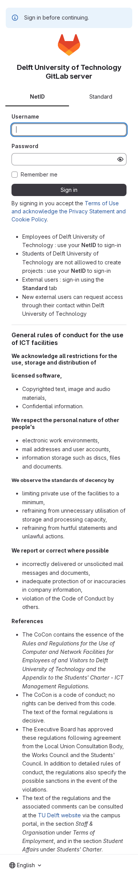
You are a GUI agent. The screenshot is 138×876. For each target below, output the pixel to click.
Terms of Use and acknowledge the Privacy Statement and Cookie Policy (69, 211)
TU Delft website (59, 815)
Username (25, 116)
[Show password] (120, 159)
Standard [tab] (100, 96)
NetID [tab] (37, 96)
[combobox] (25, 865)
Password (25, 146)
